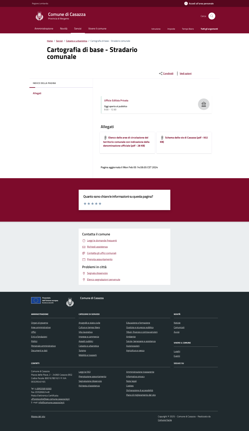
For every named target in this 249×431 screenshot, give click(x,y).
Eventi (177, 356)
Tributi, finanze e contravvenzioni (141, 332)
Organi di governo (39, 322)
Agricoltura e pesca (135, 350)
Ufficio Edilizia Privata (116, 100)
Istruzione (156, 28)
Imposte (171, 28)
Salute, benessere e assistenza (141, 341)
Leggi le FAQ (85, 372)
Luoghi (177, 351)
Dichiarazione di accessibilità (139, 390)
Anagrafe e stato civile (89, 322)
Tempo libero (188, 28)
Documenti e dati (39, 350)
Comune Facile (165, 420)
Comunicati (179, 327)
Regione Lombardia (40, 3)
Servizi (59, 41)
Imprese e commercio (89, 336)
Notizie (177, 322)
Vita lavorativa (86, 332)
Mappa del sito (38, 416)
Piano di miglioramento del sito (141, 395)
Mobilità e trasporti (88, 355)
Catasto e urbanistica (76, 41)
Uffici (33, 332)
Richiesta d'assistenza (89, 385)
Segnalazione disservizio (90, 381)
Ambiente (131, 336)
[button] (199, 3)
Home (50, 41)
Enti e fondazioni (39, 336)
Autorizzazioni (132, 346)
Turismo (82, 350)
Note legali (131, 381)
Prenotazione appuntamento (92, 376)
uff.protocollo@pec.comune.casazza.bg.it (50, 399)
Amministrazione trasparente (140, 372)
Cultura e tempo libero (89, 327)
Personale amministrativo (43, 346)
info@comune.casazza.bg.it (51, 402)
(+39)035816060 (43, 388)
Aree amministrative (41, 327)
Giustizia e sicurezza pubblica (139, 327)
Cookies (130, 385)
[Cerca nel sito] (211, 16)
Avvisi (176, 332)
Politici (34, 341)
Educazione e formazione (138, 322)
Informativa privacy (135, 376)
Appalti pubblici (86, 341)
